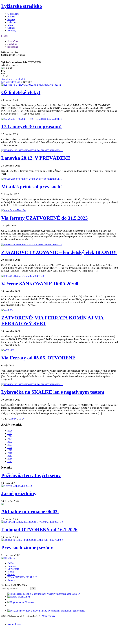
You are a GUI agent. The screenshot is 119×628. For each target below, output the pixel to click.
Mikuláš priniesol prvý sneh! (31, 186)
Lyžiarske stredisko (21, 6)
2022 (9, 442)
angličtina (12, 44)
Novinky (11, 30)
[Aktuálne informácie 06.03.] (32, 521)
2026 (9, 430)
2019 (9, 450)
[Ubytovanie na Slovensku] (21, 602)
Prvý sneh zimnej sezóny (27, 547)
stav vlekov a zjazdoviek (13, 79)
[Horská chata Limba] (18, 596)
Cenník (11, 27)
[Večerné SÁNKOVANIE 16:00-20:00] (22, 276)
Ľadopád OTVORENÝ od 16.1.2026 (39, 529)
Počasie (11, 16)
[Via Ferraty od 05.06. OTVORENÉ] (7, 350)
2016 (9, 458)
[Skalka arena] (43, 594)
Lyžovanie (12, 22)
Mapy (10, 25)
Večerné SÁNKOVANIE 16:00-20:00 (39, 283)
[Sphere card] (46, 610)
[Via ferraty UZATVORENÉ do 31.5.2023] (13, 210)
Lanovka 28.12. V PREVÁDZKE (35, 158)
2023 (9, 439)
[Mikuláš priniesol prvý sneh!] (31, 179)
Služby (10, 571)
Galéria (11, 563)
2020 (9, 447)
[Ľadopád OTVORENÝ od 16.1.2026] (32, 540)
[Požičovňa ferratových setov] (16, 486)
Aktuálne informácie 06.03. (30, 511)
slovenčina (12, 41)
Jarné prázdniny (18, 493)
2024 (9, 436)
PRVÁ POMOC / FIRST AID (22, 577)
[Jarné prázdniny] (3, 504)
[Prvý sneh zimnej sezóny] (8, 558)
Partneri (11, 574)
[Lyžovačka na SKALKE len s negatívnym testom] (32, 384)
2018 (9, 453)
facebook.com (14, 624)
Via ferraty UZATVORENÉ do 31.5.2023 (44, 218)
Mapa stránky (48, 616)
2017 (9, 456)
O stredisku (13, 13)
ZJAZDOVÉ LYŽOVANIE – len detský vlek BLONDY (59, 252)
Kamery (11, 19)
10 (19, 418)
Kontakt (11, 580)
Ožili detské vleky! (20, 92)
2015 (9, 461)
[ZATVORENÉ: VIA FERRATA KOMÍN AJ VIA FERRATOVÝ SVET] (7, 310)
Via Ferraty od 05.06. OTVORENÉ (38, 358)
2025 (9, 433)
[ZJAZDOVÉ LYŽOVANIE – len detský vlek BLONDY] (31, 244)
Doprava (11, 566)
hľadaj (4, 36)
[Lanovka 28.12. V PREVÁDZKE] (32, 150)
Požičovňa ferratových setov (31, 475)
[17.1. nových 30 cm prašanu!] (31, 119)
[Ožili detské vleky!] (31, 84)
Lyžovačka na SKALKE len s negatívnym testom (52, 392)
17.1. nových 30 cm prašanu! (31, 126)
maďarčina (12, 46)
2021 (9, 444)
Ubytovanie (13, 568)
